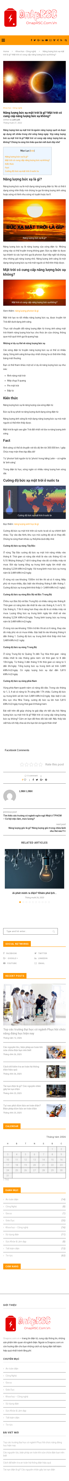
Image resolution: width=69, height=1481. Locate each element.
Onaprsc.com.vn (11, 1338)
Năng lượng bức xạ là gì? (16, 156)
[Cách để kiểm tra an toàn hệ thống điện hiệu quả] (56, 1071)
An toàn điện (35, 1199)
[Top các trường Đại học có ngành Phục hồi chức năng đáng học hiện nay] (34, 1004)
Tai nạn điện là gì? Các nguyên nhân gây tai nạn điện (22, 1088)
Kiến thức (9, 164)
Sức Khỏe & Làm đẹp (35, 1241)
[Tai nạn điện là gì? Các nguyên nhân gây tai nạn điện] (56, 1091)
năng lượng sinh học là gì (26, 524)
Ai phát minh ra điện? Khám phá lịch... (34, 893)
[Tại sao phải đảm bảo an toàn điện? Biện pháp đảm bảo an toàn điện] (56, 1110)
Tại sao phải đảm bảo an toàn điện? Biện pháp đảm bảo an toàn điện (22, 1107)
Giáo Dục (35, 1220)
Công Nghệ (35, 1206)
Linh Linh (16, 120)
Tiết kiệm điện (35, 1248)
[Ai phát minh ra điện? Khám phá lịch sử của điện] (34, 869)
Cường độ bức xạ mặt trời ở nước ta (22, 171)
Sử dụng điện (35, 1234)
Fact (7, 167)
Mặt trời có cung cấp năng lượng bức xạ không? (27, 160)
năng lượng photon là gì (27, 311)
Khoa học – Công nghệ (35, 1227)
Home (6, 51)
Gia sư (35, 1213)
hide (32, 151)
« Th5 (6, 1179)
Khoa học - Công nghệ (26, 51)
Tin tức (35, 1255)
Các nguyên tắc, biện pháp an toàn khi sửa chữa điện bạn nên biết (23, 1049)
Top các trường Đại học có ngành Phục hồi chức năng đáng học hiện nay (34, 1031)
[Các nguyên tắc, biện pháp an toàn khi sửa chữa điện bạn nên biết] (56, 1052)
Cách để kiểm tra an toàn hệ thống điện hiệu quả (21, 1068)
